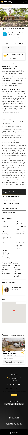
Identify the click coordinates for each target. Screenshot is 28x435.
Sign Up (14, 395)
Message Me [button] (16, 290)
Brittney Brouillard (16, 287)
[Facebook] (8, 384)
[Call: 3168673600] (23, 2)
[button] (25, 6)
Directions (21, 303)
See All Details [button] (6, 257)
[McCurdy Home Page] (6, 1)
